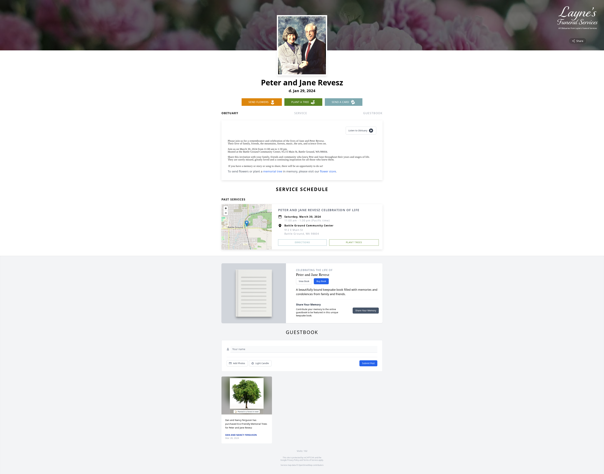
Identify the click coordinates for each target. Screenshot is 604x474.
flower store (328, 171)
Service (300, 113)
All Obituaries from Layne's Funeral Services (577, 28)
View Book (304, 281)
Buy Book (321, 281)
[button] (247, 223)
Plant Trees (354, 242)
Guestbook (373, 113)
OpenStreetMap (305, 465)
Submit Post (368, 363)
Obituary (229, 113)
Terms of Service (310, 460)
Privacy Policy (293, 460)
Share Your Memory (365, 310)
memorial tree (272, 171)
